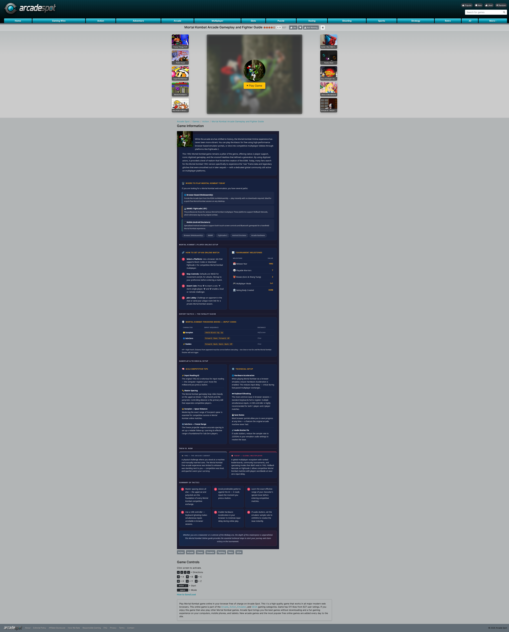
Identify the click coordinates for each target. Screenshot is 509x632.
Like (294, 27)
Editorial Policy (39, 628)
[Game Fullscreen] (323, 27)
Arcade (190, 552)
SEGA (239, 552)
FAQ (105, 628)
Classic (200, 552)
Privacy (113, 628)
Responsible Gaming (92, 628)
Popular (468, 5)
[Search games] (504, 12)
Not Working (312, 27)
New (479, 5)
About (27, 628)
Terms (122, 628)
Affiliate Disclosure (57, 628)
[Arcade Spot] (127, 9)
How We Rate (74, 628)
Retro (230, 552)
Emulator (210, 552)
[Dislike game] (300, 27)
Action (181, 552)
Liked (490, 5)
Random (502, 5)
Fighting (221, 552)
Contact (130, 628)
